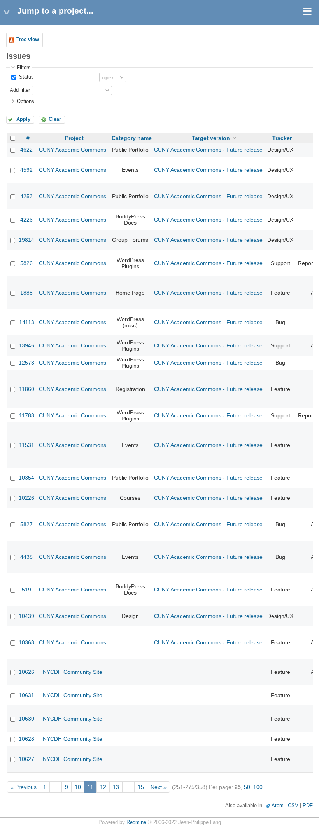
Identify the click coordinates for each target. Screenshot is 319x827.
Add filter (20, 90)
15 (141, 787)
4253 (26, 196)
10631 (26, 695)
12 (103, 787)
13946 (26, 345)
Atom (278, 805)
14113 (26, 322)
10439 (26, 616)
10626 (26, 672)
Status (26, 77)
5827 (26, 524)
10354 (26, 478)
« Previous (24, 787)
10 (78, 787)
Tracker (282, 138)
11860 (26, 389)
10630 (26, 718)
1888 (26, 293)
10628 (26, 739)
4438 (26, 557)
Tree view (27, 39)
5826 (26, 263)
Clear (55, 119)
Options (25, 101)
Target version (211, 138)
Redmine (136, 822)
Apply (23, 119)
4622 (26, 150)
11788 (26, 415)
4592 (26, 170)
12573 (26, 362)
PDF (308, 805)
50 (247, 787)
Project (74, 138)
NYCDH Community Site (72, 672)
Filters (24, 67)
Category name (132, 138)
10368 (26, 642)
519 (26, 589)
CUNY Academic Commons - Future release (208, 150)
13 (116, 787)
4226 (26, 219)
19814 (26, 240)
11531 (26, 445)
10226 (26, 498)
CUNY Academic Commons (72, 150)
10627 (26, 759)
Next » (159, 787)
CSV (293, 805)
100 (258, 787)
